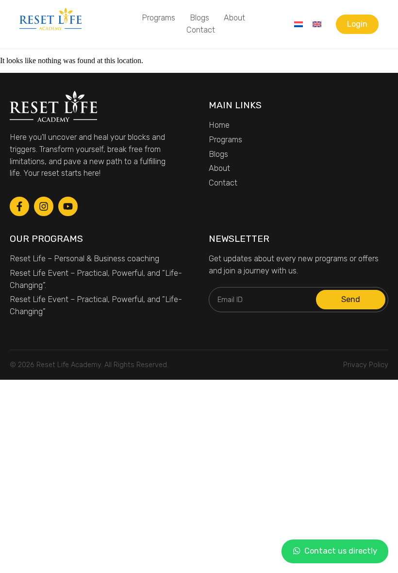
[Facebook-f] (19, 206)
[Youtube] (68, 206)
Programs (158, 17)
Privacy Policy (365, 364)
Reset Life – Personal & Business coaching (84, 258)
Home (219, 125)
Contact (200, 29)
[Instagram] (43, 206)
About (234, 17)
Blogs (199, 17)
